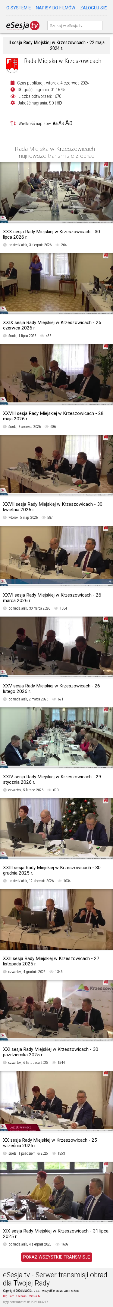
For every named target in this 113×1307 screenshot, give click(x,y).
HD (59, 103)
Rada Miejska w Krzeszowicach (62, 61)
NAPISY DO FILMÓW (55, 8)
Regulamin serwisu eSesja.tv (21, 1296)
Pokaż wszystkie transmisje (56, 1257)
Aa (55, 123)
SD (51, 103)
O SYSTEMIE (18, 8)
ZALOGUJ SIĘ (93, 8)
